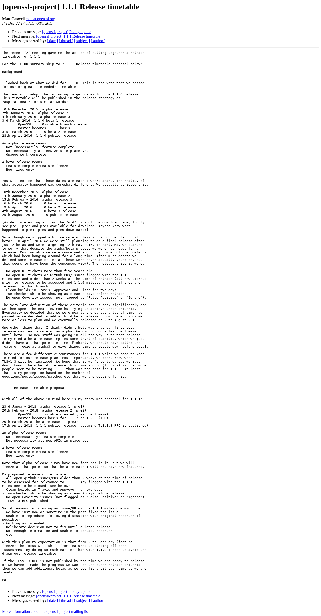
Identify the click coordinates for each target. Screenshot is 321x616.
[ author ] (98, 41)
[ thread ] (66, 41)
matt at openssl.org (40, 19)
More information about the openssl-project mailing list (45, 611)
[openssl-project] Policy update (66, 32)
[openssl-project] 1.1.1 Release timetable (68, 36)
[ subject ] (82, 41)
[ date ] (52, 41)
